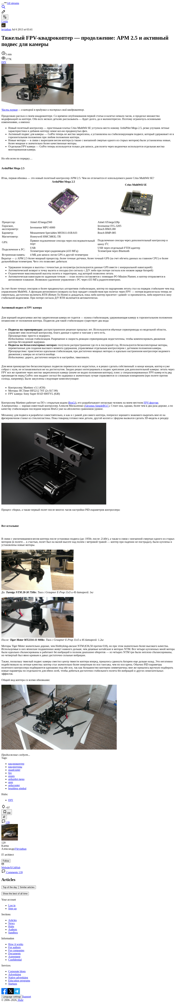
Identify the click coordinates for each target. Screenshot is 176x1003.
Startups (12, 983)
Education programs (19, 980)
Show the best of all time (15, 893)
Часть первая (9, 109)
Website (5, 867)
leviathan (6, 29)
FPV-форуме (151, 402)
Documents (14, 953)
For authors (14, 947)
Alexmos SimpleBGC (97, 405)
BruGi (72, 402)
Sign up (12, 908)
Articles (12, 920)
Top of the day (10, 887)
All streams (13, 3)
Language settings (12, 996)
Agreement (14, 956)
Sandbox (13, 932)
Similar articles (27, 887)
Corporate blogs (17, 971)
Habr (20, 1000)
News (11, 923)
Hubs (11, 926)
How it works (15, 944)
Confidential (15, 959)
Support (26, 996)
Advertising (14, 974)
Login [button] (4, 21)
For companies (16, 950)
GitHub (16, 867)
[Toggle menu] (2, 4)
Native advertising (18, 977)
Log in (11, 905)
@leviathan (20, 848)
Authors (12, 929)
